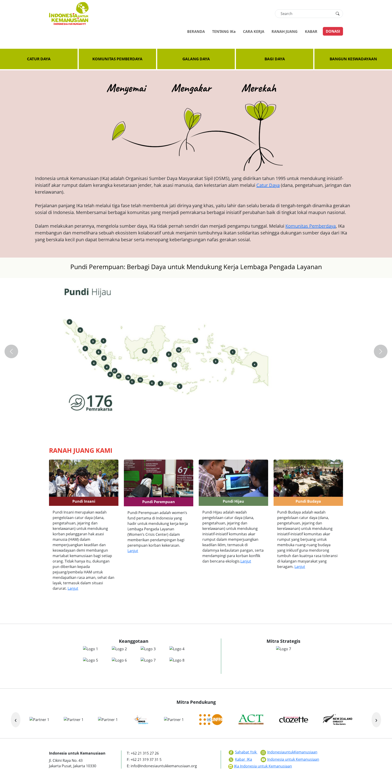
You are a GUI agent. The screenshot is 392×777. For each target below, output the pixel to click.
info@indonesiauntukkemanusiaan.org (164, 765)
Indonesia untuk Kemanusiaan (293, 759)
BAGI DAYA (275, 58)
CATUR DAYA (39, 58)
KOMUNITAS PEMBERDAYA (117, 58)
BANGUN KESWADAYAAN (353, 58)
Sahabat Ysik (246, 752)
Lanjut (73, 588)
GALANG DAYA (196, 58)
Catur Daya (268, 185)
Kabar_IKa (243, 759)
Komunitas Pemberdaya (310, 226)
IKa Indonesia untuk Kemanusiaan (263, 766)
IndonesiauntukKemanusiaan (292, 752)
